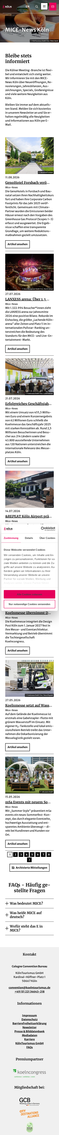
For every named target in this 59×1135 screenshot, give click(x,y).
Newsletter (29, 1027)
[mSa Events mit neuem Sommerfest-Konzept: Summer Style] (29, 775)
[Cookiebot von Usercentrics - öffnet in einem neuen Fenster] (41, 529)
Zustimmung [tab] (11, 538)
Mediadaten (29, 1035)
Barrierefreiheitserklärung (29, 1023)
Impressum (29, 1015)
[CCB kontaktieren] (52, 6)
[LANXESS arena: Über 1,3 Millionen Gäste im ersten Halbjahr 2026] (29, 272)
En (27, 6)
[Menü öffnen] (44, 6)
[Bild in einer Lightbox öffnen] (29, 1073)
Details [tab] (29, 538)
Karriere (29, 1039)
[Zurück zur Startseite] (7, 6)
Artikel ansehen (18, 244)
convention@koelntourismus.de (29, 987)
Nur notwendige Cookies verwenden (29, 604)
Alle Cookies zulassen (29, 594)
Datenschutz (29, 1019)
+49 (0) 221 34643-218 (30, 991)
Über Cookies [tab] (47, 538)
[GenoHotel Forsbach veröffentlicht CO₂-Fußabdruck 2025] (29, 155)
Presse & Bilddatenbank (29, 1031)
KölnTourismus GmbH (29, 1043)
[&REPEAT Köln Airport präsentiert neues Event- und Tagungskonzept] (29, 489)
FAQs (29, 1047)
